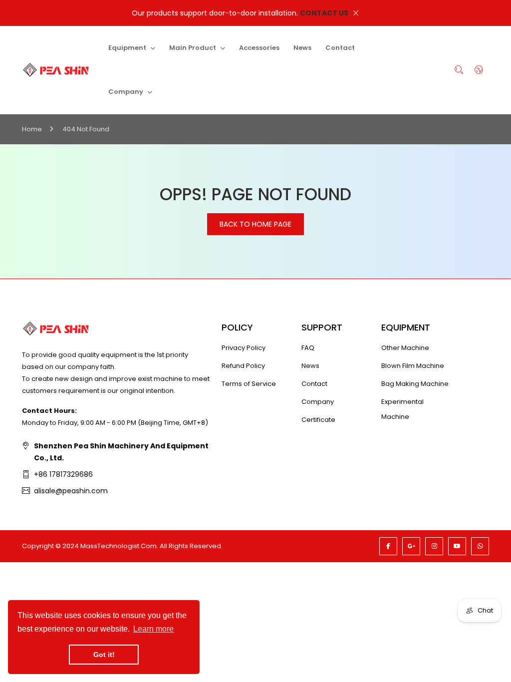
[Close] (355, 12)
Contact (314, 383)
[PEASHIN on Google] (411, 546)
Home (32, 129)
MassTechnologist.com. (119, 546)
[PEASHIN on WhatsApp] (480, 546)
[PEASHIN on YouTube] (457, 546)
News (310, 365)
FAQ (307, 347)
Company (317, 401)
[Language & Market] (479, 70)
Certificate (318, 419)
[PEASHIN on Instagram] (434, 546)
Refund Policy (243, 365)
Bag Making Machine (415, 383)
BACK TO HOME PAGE (255, 224)
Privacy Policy (243, 347)
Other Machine (405, 347)
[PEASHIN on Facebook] (388, 546)
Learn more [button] (153, 629)
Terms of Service (249, 383)
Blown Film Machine (412, 365)
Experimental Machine (402, 409)
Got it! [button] (104, 655)
